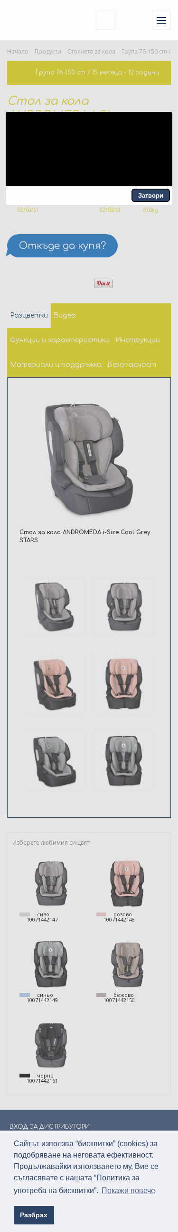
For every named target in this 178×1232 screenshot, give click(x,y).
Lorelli (29, 20)
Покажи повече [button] (128, 1190)
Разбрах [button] (33, 1215)
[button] (150, 195)
